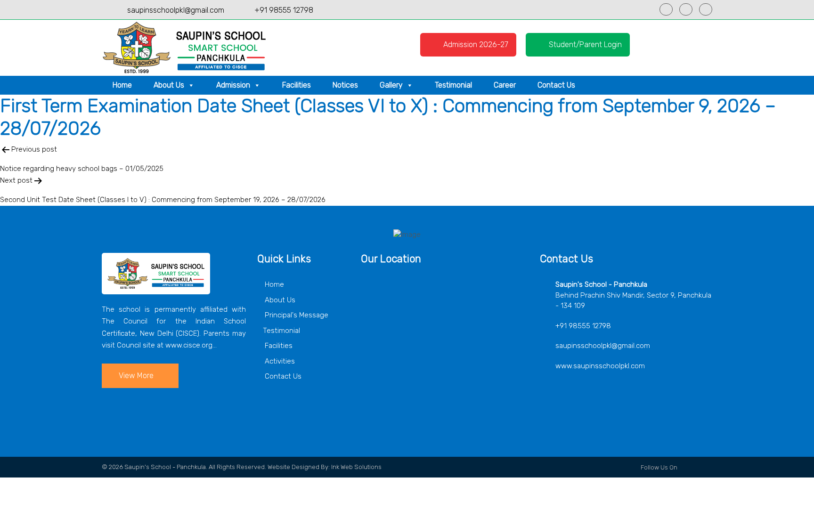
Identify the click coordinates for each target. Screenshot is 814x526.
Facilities (296, 85)
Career (505, 85)
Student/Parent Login (584, 44)
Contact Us (556, 85)
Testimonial (453, 85)
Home (122, 85)
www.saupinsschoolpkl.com (600, 366)
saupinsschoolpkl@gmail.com (175, 10)
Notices (345, 85)
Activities (279, 361)
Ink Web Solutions (356, 466)
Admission (233, 85)
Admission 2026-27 (474, 44)
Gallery (391, 85)
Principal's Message (295, 315)
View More (136, 375)
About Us (169, 85)
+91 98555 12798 (283, 10)
